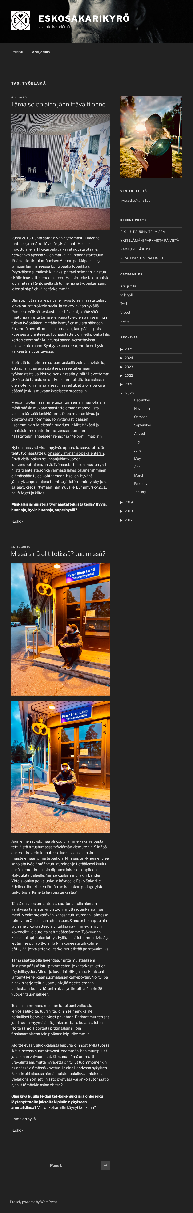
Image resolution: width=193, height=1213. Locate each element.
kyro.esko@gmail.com (136, 200)
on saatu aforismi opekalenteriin (76, 453)
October (140, 417)
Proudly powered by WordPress (33, 1202)
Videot (125, 312)
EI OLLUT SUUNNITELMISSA (142, 232)
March (139, 475)
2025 (129, 349)
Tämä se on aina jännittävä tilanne (58, 104)
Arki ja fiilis (41, 52)
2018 (129, 511)
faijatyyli (126, 295)
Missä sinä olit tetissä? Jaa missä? (58, 553)
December (142, 400)
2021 (129, 384)
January (140, 492)
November (142, 408)
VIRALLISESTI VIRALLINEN (141, 258)
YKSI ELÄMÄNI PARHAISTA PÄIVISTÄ (149, 240)
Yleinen (125, 321)
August (139, 433)
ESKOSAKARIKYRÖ (84, 18)
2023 (129, 367)
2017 (129, 520)
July (137, 442)
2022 (129, 375)
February (140, 484)
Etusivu (17, 52)
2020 (129, 393)
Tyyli (123, 303)
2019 (129, 502)
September (142, 425)
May (137, 458)
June (137, 450)
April (137, 467)
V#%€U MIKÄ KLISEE (136, 249)
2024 (129, 358)
